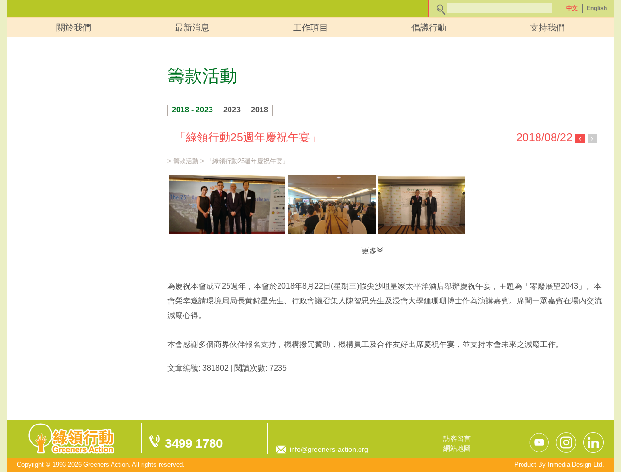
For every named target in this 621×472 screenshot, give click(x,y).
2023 (232, 110)
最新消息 (192, 27)
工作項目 (310, 27)
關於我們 (73, 27)
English (597, 8)
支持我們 (547, 27)
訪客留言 (457, 438)
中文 (572, 8)
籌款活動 (185, 161)
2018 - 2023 (192, 110)
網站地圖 (457, 448)
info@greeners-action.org (329, 449)
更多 (369, 251)
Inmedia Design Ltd (575, 464)
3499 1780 (194, 443)
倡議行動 (428, 27)
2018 (259, 110)
